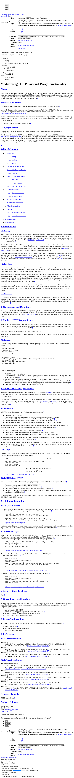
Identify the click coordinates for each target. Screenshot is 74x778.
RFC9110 (65, 248)
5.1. (2, 505)
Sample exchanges (17, 196)
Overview (15, 163)
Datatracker (4, 711)
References (10, 209)
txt (19, 45)
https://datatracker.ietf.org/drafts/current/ (13, 113)
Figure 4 (7, 570)
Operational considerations (15, 203)
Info (4, 765)
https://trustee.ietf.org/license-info (11, 136)
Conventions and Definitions (15, 166)
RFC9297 (60, 258)
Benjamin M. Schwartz (25, 40)
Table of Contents (9, 149)
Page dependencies (32, 771)
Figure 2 (7, 523)
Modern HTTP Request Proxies (16, 170)
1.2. (2, 264)
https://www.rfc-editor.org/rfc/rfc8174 (37, 656)
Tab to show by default (8, 763)
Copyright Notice (9, 127)
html (21, 45)
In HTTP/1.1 (15, 180)
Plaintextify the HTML (27, 768)
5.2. (2, 531)
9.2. (2, 660)
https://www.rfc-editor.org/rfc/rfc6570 (38, 651)
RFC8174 (33, 314)
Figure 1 (7, 474)
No (9, 761)
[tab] (6, 721)
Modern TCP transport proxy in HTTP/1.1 (23, 474)
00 (22, 29)
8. (2, 619)
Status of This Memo (11, 102)
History (14, 157)
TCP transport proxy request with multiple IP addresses (27, 587)
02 (22, 32)
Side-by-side (21, 38)
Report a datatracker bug (8, 757)
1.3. (2, 294)
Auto (6, 9)
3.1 (9, 173)
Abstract (5, 89)
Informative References (19, 216)
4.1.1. (3, 449)
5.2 (9, 196)
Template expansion (18, 193)
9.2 (9, 216)
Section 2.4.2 (44, 401)
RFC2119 (26, 314)
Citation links (5, 774)
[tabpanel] (37, 743)
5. (2, 501)
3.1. (2, 340)
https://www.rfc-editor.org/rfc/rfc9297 (38, 684)
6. (2, 591)
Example (14, 173)
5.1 (9, 193)
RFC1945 (31, 240)
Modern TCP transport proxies (16, 176)
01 (22, 31)
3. (2, 320)
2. (2, 307)
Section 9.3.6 (5, 250)
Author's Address (10, 222)
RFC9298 (59, 255)
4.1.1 (13, 183)
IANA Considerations (13, 206)
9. (2, 634)
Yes (4, 761)
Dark (6, 7)
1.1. (2, 231)
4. (2, 388)
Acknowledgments (10, 219)
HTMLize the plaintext (10, 768)
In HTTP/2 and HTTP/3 (19, 186)
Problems (14, 160)
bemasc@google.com (11, 710)
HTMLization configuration (9, 766)
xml (24, 45)
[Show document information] (10, 16)
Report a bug (22, 48)
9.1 (9, 212)
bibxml (31, 45)
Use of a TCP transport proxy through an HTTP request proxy (29, 570)
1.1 (9, 157)
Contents (11, 765)
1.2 (9, 160)
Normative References (18, 212)
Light (6, 5)
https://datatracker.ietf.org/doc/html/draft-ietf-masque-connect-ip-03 (25, 669)
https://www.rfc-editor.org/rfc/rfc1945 (37, 674)
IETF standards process (65, 25)
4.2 (9, 186)
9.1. (2, 639)
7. (2, 599)
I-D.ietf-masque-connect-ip (23, 257)
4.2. (2, 478)
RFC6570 (49, 392)
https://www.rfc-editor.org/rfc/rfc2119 (38, 646)
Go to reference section (10, 776)
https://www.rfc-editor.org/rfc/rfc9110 (36, 679)
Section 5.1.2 (40, 240)
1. (2, 226)
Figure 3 (7, 550)
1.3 (9, 163)
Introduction (10, 153)
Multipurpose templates (18, 523)
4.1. (2, 408)
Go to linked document (27, 776)
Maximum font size (7, 771)
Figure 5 (7, 587)
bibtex (27, 45)
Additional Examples (13, 189)
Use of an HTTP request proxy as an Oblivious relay (26, 550)
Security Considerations (14, 199)
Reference (12, 772)
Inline (28, 38)
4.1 (9, 180)
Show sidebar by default (8, 759)
